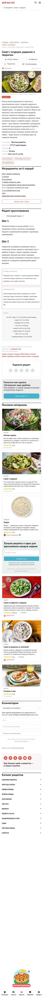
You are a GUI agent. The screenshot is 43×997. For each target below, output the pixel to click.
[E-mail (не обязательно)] (21, 726)
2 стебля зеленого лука (11, 182)
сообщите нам (16, 349)
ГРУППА (6, 432)
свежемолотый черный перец (14, 196)
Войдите (5, 715)
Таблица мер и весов (21, 202)
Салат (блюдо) (7, 159)
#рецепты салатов (13, 356)
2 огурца (5, 176)
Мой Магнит (8, 68)
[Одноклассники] (15, 758)
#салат (22, 356)
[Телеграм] (5, 758)
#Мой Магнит (25, 354)
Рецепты (13, 994)
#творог (10, 354)
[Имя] (21, 720)
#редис (4, 354)
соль (3, 193)
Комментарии (36, 13)
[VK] (10, 758)
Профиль (39, 994)
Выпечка (21, 994)
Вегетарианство (8, 162)
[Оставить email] (21, 552)
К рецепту (5, 97)
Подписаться (21, 559)
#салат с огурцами (32, 356)
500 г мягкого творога (11, 174)
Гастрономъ (4, 994)
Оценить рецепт (7, 13)
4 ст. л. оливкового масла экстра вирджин (18, 185)
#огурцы (16, 354)
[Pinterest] (20, 758)
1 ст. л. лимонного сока (11, 190)
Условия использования (21, 571)
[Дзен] (30, 758)
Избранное (30, 994)
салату (32, 129)
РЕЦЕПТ (6, 600)
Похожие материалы (22, 13)
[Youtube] (25, 758)
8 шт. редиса (7, 179)
